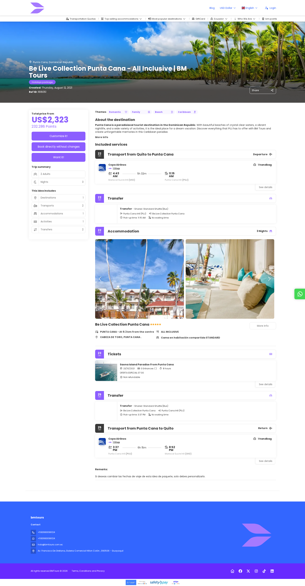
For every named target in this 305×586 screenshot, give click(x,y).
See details (265, 187)
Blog (212, 8)
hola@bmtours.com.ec (50, 544)
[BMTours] (256, 535)
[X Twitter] (248, 571)
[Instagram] (256, 571)
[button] (100, 278)
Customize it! (59, 136)
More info (101, 137)
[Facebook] (240, 571)
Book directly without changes (59, 147)
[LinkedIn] (272, 571)
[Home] (232, 571)
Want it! (58, 157)
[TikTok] (264, 571)
